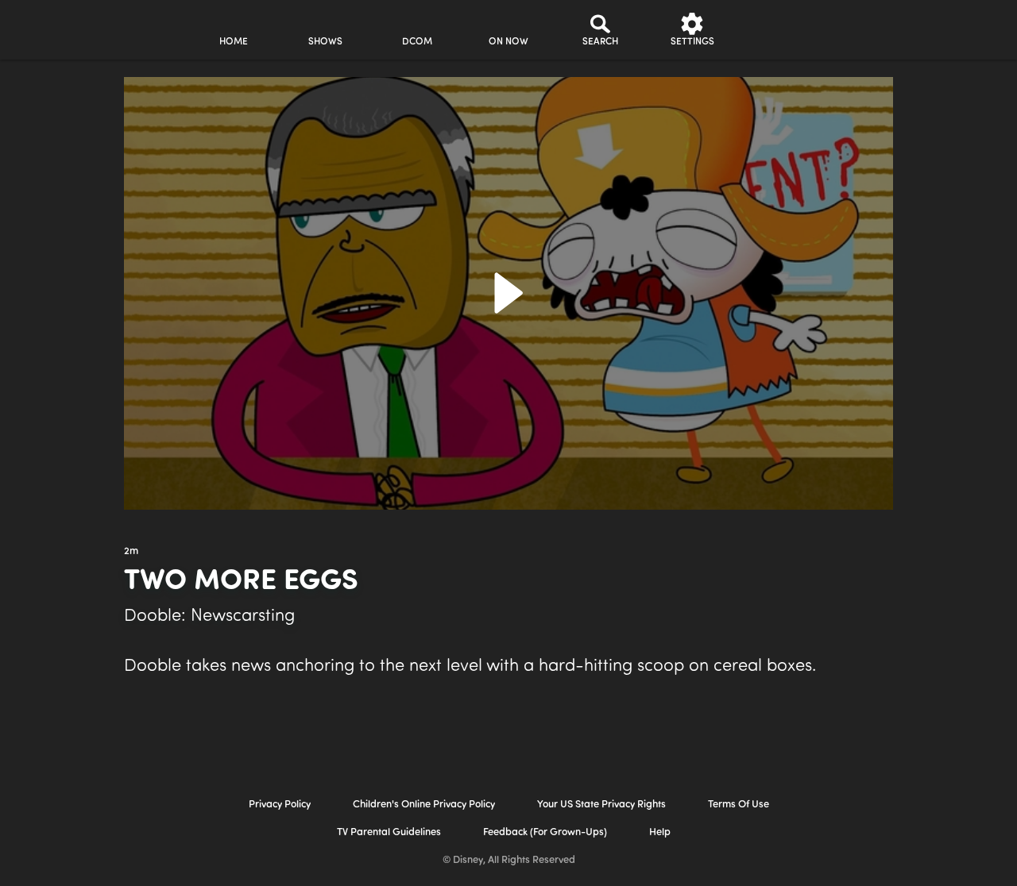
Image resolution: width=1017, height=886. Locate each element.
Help (660, 832)
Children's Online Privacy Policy (424, 804)
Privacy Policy (280, 804)
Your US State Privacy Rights (601, 804)
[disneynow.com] (54, 27)
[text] (131, 552)
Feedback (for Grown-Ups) (545, 832)
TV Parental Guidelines (389, 832)
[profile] (784, 29)
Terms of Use (738, 804)
